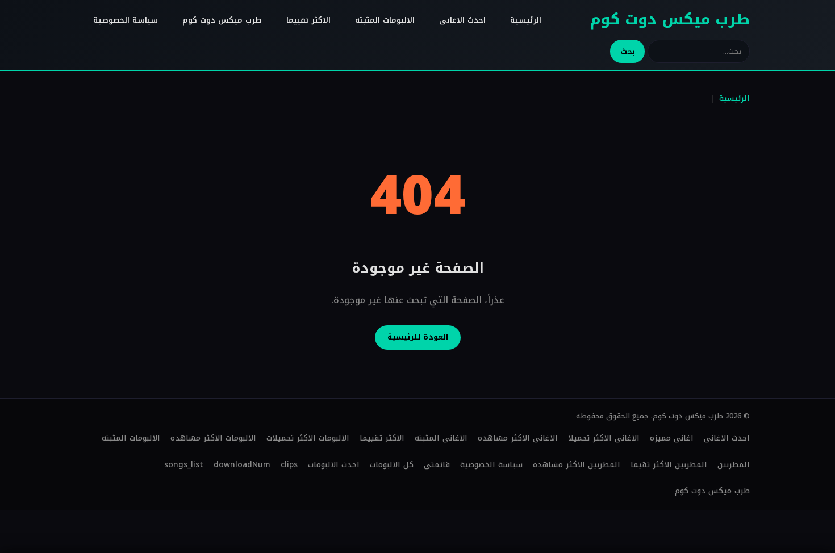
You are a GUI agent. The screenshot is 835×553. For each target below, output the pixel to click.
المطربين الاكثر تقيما (669, 465)
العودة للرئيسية (417, 337)
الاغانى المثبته (441, 438)
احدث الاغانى (462, 20)
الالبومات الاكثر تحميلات (307, 438)
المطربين (733, 465)
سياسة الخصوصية (125, 20)
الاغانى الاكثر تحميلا (604, 438)
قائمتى (437, 465)
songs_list (183, 465)
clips (289, 465)
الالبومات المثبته (385, 20)
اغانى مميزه (672, 438)
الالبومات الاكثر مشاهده (213, 438)
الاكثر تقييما (308, 20)
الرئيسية (525, 20)
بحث (627, 51)
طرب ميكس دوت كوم (670, 19)
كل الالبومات (392, 465)
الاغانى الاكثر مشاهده (518, 438)
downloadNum (242, 465)
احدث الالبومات (334, 465)
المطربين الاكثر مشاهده (576, 465)
